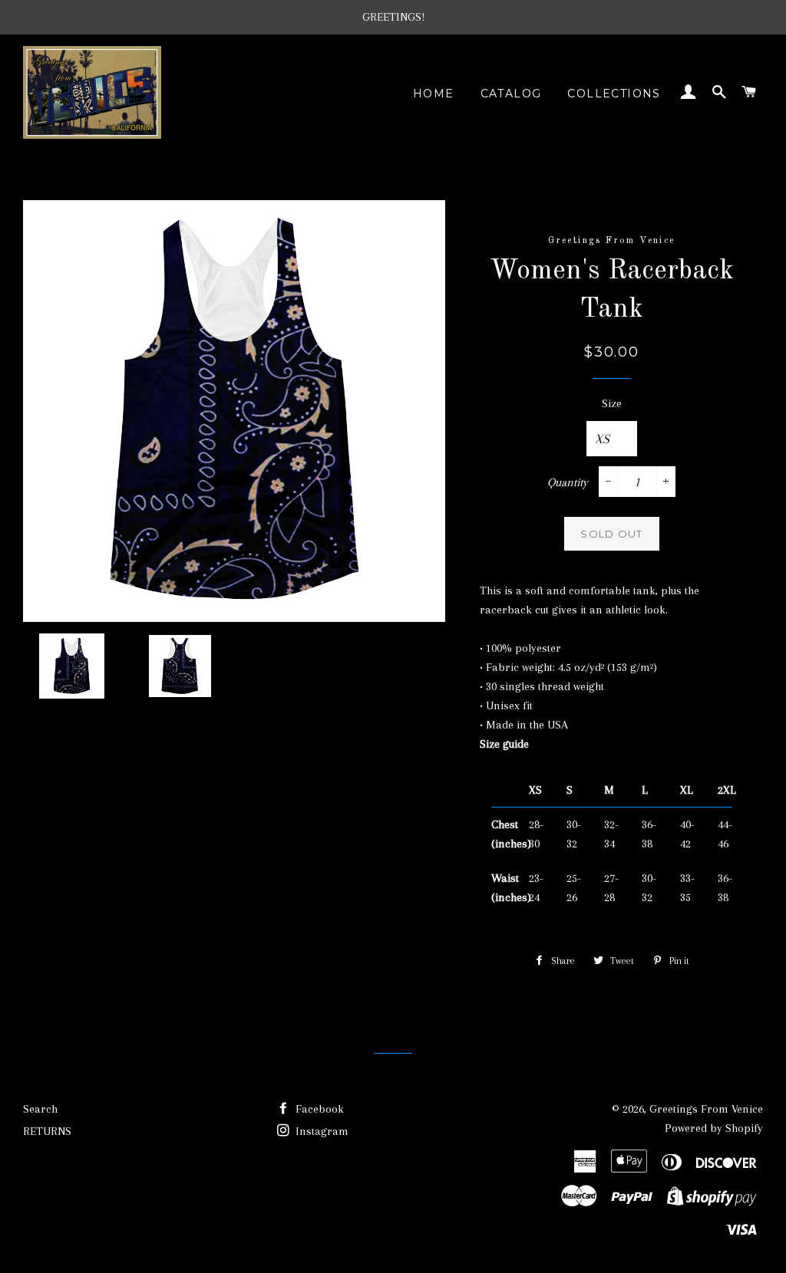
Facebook (318, 1109)
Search (40, 1109)
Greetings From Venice (706, 1109)
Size (612, 403)
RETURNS (47, 1131)
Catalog (511, 93)
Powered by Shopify (714, 1128)
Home (433, 93)
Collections (613, 93)
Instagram (320, 1131)
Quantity (567, 482)
